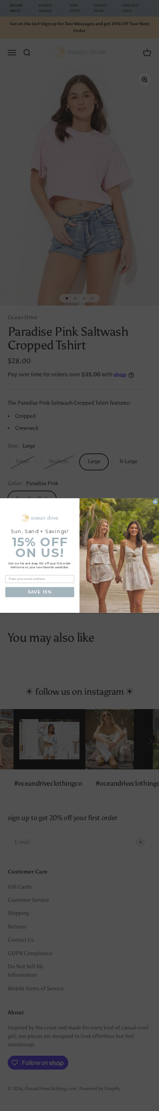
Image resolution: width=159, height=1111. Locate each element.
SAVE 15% (40, 592)
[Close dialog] (155, 502)
